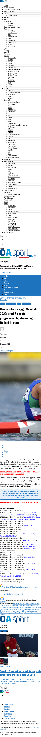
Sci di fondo (12, 167)
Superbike (11, 90)
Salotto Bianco (12, 217)
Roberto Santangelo (6, 351)
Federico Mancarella (21, 607)
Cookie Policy (7, 716)
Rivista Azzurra (9, 8)
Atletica (6, 17)
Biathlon (10, 165)
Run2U (10, 215)
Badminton (11, 104)
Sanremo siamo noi (14, 231)
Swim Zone (11, 221)
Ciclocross (11, 46)
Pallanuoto (11, 81)
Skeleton (11, 173)
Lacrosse (11, 77)
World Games (8, 198)
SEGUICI (3, 602)
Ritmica (10, 25)
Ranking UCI (12, 42)
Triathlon (10, 150)
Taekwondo (11, 140)
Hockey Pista (12, 73)
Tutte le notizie (9, 190)
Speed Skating (12, 184)
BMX (9, 39)
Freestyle (11, 181)
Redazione (7, 709)
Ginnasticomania (13, 211)
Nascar (10, 98)
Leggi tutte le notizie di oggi (13, 594)
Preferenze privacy (9, 718)
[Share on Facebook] (22, 444)
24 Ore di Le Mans (14, 92)
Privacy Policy (8, 713)
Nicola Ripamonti (9, 613)
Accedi (6, 202)
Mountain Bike (12, 37)
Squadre (6, 56)
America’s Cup (12, 156)
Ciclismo (7, 29)
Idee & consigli (9, 233)
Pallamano (11, 79)
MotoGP (6, 52)
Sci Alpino (7, 159)
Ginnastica (7, 21)
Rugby (10, 83)
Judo (9, 115)
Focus (10, 210)
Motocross (11, 94)
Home (6, 6)
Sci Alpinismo (12, 188)
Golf (9, 114)
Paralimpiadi (12, 123)
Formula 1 (7, 50)
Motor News (12, 213)
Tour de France (12, 33)
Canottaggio (12, 110)
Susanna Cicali (29, 613)
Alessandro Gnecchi (28, 604)
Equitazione (11, 112)
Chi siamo (7, 707)
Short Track (11, 163)
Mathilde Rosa (30, 609)
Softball (10, 85)
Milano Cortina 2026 (14, 194)
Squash (10, 136)
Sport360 (7, 100)
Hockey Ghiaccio (13, 71)
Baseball (10, 60)
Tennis (6, 13)
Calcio (10, 64)
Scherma (10, 133)
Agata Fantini (17, 604)
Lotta (9, 119)
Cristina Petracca (9, 607)
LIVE (5, 48)
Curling (10, 186)
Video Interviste (13, 229)
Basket (10, 62)
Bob (9, 171)
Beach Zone (12, 206)
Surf (9, 138)
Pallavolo (7, 54)
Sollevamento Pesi (14, 135)
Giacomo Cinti (32, 607)
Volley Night (12, 225)
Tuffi (9, 152)
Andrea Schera (18, 606)
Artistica (10, 23)
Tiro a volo (11, 144)
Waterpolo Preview (14, 227)
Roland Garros (12, 15)
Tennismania (12, 223)
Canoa (10, 108)
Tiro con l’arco (12, 148)
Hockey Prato (12, 75)
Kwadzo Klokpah (9, 609)
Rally (9, 96)
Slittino (10, 169)
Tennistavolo (12, 142)
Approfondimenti (9, 196)
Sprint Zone (11, 219)
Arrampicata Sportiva (14, 102)
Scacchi (10, 131)
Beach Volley (12, 58)
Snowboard (11, 179)
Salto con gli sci (13, 175)
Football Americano (14, 69)
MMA (9, 121)
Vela (9, 154)
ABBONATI (8, 272)
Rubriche (10, 129)
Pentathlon (11, 127)
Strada (10, 44)
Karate (10, 117)
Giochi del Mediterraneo (12, 10)
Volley (10, 87)
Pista (9, 35)
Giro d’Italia (11, 31)
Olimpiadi (7, 192)
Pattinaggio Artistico (14, 183)
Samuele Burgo (20, 613)
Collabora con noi (9, 711)
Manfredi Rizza (20, 609)
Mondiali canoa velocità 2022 (14, 611)
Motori (6, 88)
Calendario (11, 40)
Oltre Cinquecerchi (14, 158)
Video (6, 204)
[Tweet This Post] (22, 446)
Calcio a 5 (11, 65)
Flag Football (12, 67)
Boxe (9, 106)
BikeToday (11, 208)
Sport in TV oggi (9, 11)
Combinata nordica (14, 177)
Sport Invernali (8, 161)
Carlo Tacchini (28, 606)
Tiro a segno (12, 146)
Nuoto (6, 19)
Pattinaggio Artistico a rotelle (17, 125)
